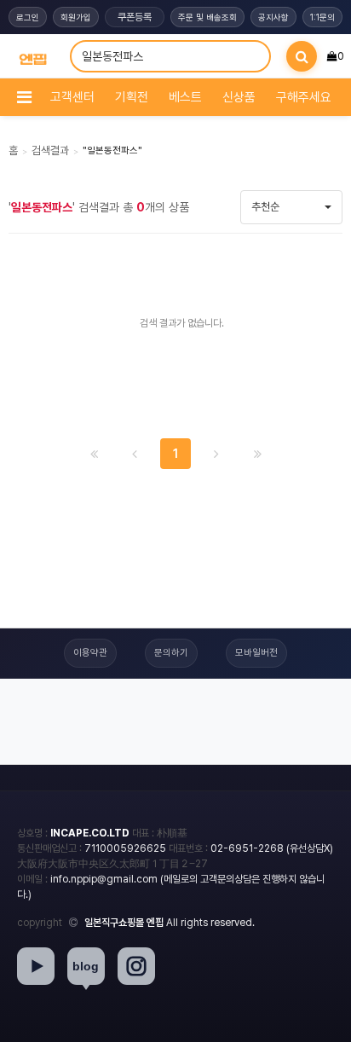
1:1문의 (322, 17)
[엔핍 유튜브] (36, 966)
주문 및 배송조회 (207, 17)
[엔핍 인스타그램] (136, 966)
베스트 (185, 97)
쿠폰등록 (135, 17)
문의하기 (171, 652)
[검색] (301, 56)
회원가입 (75, 17)
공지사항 (273, 17)
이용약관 (90, 652)
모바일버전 (256, 652)
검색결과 (50, 150)
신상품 (239, 97)
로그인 (27, 17)
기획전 (131, 97)
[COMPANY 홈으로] (32, 57)
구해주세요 (303, 97)
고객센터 (72, 97)
